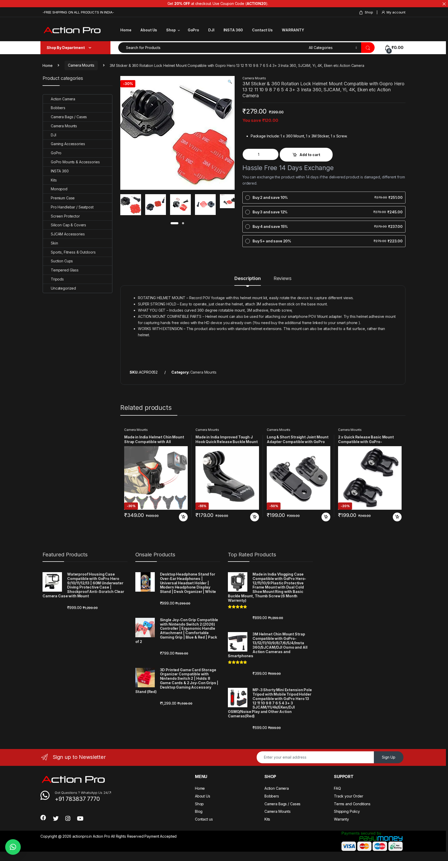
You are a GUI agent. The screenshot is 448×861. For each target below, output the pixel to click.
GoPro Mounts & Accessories (75, 162)
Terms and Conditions (352, 804)
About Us (148, 30)
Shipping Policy (347, 811)
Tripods (57, 279)
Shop (369, 12)
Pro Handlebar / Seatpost (72, 207)
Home (125, 30)
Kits (54, 180)
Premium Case (63, 198)
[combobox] (212, 47)
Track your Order (348, 796)
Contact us (204, 819)
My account (396, 12)
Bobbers (58, 108)
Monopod (59, 189)
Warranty (341, 819)
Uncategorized (63, 288)
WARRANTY (293, 30)
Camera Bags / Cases (69, 117)
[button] (230, 82)
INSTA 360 (233, 30)
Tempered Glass (65, 270)
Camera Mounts (81, 65)
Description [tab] (247, 278)
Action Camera (63, 99)
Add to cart (309, 154)
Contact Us (262, 30)
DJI (211, 30)
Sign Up (388, 757)
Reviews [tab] (282, 278)
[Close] (444, 4)
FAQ (337, 788)
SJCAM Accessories (68, 234)
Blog (198, 811)
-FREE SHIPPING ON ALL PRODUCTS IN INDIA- (78, 12)
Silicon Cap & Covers (68, 225)
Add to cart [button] (183, 517)
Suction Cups (62, 261)
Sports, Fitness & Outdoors (73, 252)
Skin (54, 243)
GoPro (193, 30)
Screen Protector (65, 216)
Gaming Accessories (68, 144)
